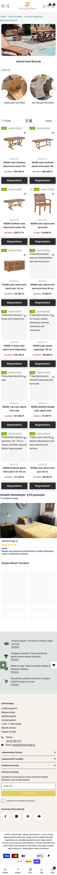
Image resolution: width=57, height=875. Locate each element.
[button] (27, 121)
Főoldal (3, 17)
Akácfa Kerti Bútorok (8, 20)
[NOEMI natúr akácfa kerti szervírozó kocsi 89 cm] (43, 265)
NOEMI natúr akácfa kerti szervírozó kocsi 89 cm (43, 286)
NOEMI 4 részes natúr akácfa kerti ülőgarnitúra (14, 348)
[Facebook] (5, 816)
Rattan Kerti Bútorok (43, 103)
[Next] (52, 92)
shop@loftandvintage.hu (23, 745)
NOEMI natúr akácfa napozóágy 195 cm (42, 348)
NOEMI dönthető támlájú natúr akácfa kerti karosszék (42, 409)
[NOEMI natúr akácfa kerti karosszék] (43, 204)
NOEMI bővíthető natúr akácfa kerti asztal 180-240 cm (14, 225)
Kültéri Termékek (15, 17)
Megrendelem (14, 180)
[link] (28, 40)
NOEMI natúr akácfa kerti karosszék (43, 225)
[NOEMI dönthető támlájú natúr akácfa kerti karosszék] (43, 387)
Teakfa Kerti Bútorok (14, 103)
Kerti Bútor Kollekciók (33, 17)
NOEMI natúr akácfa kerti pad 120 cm (43, 470)
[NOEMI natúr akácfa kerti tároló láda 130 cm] (14, 265)
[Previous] (4, 92)
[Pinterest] (28, 816)
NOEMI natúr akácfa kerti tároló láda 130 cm (14, 286)
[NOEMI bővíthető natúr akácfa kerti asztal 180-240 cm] (14, 204)
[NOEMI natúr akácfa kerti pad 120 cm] (43, 448)
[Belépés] (44, 6)
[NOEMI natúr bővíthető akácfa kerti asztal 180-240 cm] (43, 143)
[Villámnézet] (25, 133)
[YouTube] (39, 816)
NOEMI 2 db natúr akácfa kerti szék (14, 409)
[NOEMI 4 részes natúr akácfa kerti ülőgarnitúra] (14, 326)
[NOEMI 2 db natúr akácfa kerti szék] (14, 387)
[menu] (3, 6)
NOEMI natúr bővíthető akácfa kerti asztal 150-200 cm (14, 164)
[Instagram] (17, 816)
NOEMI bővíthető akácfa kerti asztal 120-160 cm (14, 470)
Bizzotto (14, 159)
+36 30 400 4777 (14, 741)
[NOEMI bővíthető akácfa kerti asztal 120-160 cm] (14, 448)
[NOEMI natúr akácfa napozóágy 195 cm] (43, 326)
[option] (14, 90)
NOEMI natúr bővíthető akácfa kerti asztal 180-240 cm (43, 164)
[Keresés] (7, 6)
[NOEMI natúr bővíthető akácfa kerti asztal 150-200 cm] (14, 143)
